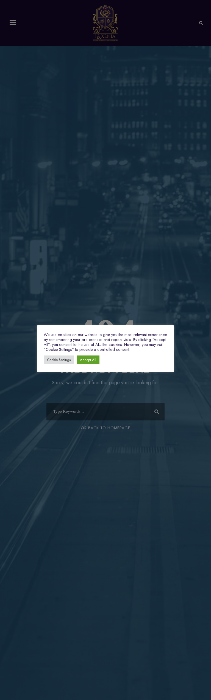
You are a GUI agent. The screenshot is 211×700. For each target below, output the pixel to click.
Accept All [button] (88, 359)
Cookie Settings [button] (59, 359)
